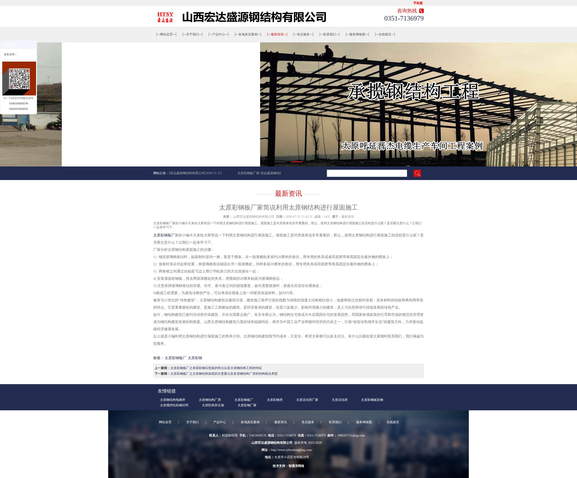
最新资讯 (277, 34)
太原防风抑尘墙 (213, 405)
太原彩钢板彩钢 (372, 400)
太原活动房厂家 (307, 400)
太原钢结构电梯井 (172, 400)
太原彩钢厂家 (247, 405)
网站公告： (161, 173)
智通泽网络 (296, 466)
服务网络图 (357, 34)
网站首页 (166, 34)
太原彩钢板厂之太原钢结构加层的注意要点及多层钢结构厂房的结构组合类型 (224, 373)
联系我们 (329, 34)
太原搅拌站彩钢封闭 (174, 405)
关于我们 (192, 34)
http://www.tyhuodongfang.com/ (291, 450)
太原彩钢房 (275, 400)
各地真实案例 (248, 34)
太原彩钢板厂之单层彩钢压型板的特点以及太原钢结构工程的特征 (216, 368)
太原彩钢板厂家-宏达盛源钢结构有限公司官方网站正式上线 (271, 173)
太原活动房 (340, 400)
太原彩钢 (195, 358)
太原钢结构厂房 (210, 400)
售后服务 (303, 34)
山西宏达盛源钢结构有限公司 (253, 216)
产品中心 (218, 34)
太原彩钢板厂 (164, 235)
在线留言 (385, 34)
